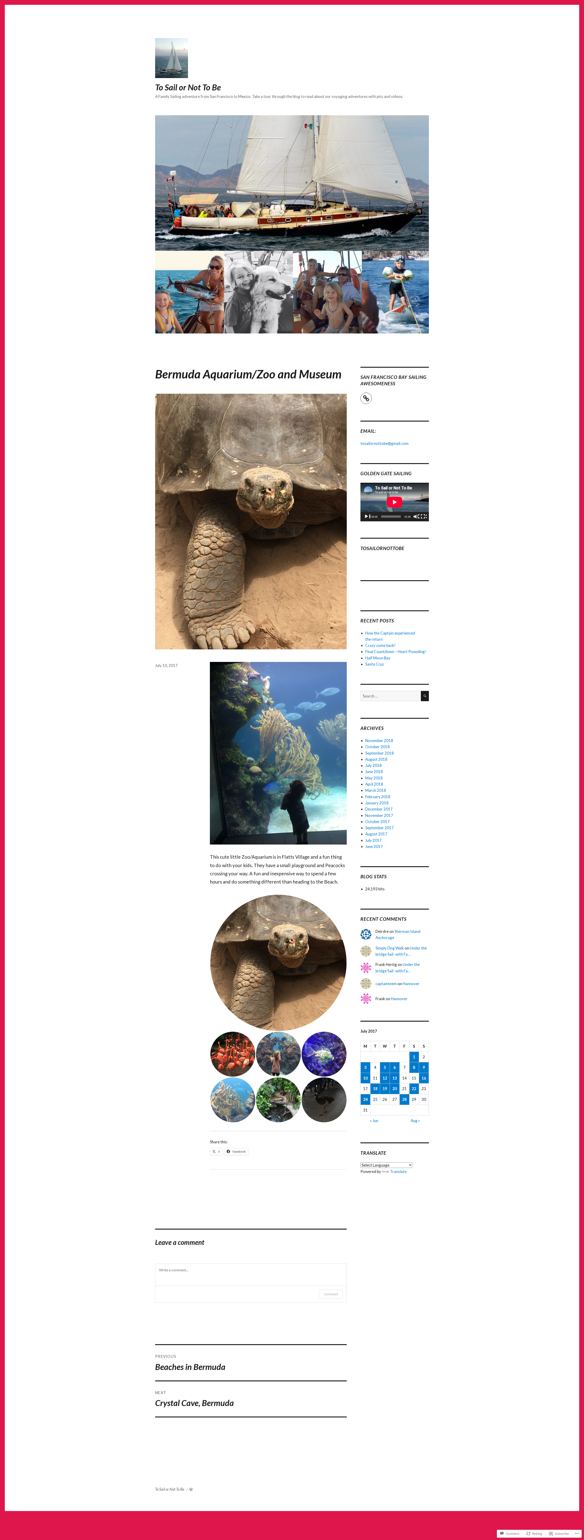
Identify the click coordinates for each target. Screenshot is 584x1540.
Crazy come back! (380, 645)
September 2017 (379, 827)
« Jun (374, 1120)
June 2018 (374, 771)
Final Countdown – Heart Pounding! (395, 651)
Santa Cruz (374, 664)
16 (424, 1078)
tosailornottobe (382, 548)
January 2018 (376, 802)
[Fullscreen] (424, 517)
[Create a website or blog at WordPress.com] (191, 1489)
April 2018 (374, 784)
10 (365, 1078)
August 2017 (376, 834)
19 (385, 1088)
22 (414, 1088)
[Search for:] (390, 696)
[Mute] (416, 517)
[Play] (367, 517)
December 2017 (379, 809)
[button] (278, 962)
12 (385, 1078)
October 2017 (377, 821)
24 (365, 1099)
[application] (394, 502)
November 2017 (379, 815)
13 (394, 1078)
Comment (331, 1294)
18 (375, 1088)
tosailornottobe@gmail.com (384, 443)
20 (394, 1088)
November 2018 (379, 740)
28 (404, 1099)
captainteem (386, 983)
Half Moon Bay (377, 658)
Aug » (415, 1120)
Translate (398, 1171)
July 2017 (373, 840)
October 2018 (377, 746)
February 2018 (377, 796)
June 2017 (374, 846)
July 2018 (373, 765)
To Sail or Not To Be (188, 87)
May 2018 (374, 778)
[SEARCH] (425, 696)
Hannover (411, 983)
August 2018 (376, 759)
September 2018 (379, 753)
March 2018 (375, 790)
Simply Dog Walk (389, 948)
